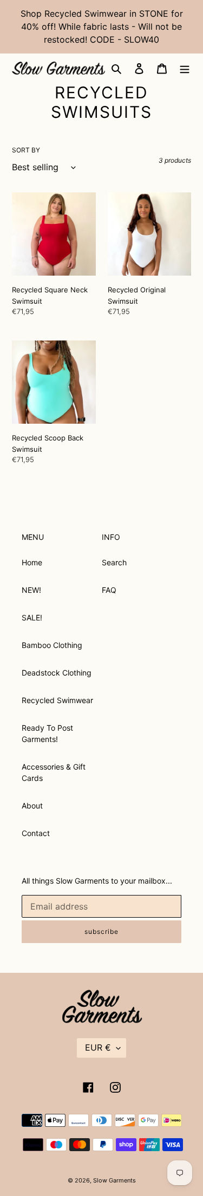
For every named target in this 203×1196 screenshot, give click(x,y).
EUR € (98, 1047)
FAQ (109, 589)
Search (114, 562)
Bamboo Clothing (52, 645)
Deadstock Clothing (56, 672)
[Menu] (184, 68)
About (32, 805)
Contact (36, 833)
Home (32, 562)
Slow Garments (114, 1180)
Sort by (26, 150)
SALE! (32, 617)
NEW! (31, 589)
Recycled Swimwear (57, 700)
